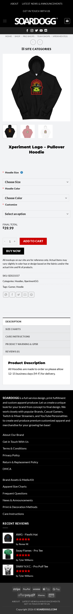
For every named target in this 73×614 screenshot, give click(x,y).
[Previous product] (40, 42)
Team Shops (43, 36)
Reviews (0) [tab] (12, 351)
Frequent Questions (15, 493)
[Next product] (33, 42)
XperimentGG (60, 36)
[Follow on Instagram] (31, 30)
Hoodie (20, 286)
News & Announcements (18, 500)
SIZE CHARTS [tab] (13, 329)
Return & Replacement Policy (20, 462)
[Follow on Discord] (45, 30)
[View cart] (67, 21)
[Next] (64, 87)
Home (8, 36)
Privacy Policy (11, 455)
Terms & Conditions (15, 448)
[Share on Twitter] (19, 295)
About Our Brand (13, 434)
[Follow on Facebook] (27, 30)
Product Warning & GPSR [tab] (21, 344)
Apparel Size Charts (15, 486)
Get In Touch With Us (36, 11)
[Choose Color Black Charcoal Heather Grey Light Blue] (36, 197)
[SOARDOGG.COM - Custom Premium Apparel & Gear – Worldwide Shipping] (36, 21)
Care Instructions (13, 513)
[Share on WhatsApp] (6, 295)
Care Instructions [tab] (17, 336)
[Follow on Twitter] (36, 30)
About (14, 3)
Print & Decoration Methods (20, 507)
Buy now (13, 251)
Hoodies (19, 281)
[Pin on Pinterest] (31, 295)
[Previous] (8, 87)
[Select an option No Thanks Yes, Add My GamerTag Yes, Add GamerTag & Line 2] (36, 213)
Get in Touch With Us (16, 441)
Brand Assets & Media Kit (18, 479)
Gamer (11, 286)
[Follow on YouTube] (41, 30)
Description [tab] (13, 321)
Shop (17, 36)
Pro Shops (28, 36)
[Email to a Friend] (25, 295)
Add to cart (33, 241)
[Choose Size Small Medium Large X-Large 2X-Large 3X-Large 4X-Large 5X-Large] (36, 182)
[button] (5, 21)
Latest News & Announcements (42, 3)
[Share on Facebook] (12, 295)
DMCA (7, 468)
